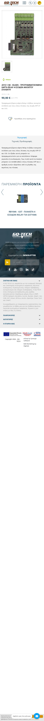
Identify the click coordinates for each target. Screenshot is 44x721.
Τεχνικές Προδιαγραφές (22, 141)
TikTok (33, 269)
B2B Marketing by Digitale (30, 345)
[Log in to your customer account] (39, 3)
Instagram (21, 269)
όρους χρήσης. (35, 719)
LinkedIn (27, 269)
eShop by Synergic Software (30, 340)
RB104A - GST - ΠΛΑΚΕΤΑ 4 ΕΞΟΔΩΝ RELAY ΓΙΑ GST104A (22, 213)
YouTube (15, 269)
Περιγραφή (22, 137)
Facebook (9, 269)
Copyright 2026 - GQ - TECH (12, 340)
